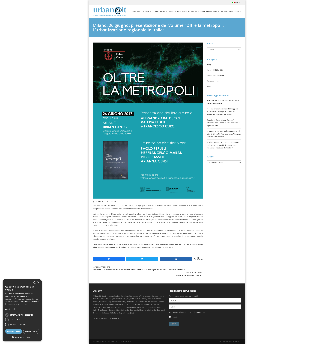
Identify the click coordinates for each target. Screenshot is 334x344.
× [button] (38, 282)
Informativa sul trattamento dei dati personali (187, 312)
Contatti (237, 11)
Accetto (175, 317)
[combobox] (34, 282)
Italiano (237, 2)
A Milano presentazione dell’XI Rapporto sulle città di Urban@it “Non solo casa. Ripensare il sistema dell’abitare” (223, 145)
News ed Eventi (175, 11)
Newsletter (192, 11)
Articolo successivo (189, 274)
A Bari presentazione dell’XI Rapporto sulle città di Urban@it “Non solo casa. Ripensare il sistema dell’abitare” (224, 134)
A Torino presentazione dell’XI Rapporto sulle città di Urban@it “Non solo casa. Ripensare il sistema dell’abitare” (223, 112)
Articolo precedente (139, 268)
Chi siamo (145, 11)
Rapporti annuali (205, 11)
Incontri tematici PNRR (215, 75)
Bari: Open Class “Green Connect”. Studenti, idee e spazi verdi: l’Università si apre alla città (223, 123)
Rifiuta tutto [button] (31, 331)
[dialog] (22, 310)
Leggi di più (10, 309)
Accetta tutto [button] (13, 331)
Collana (216, 11)
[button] (22, 337)
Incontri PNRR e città (215, 70)
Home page (135, 11)
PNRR (184, 11)
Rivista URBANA (227, 11)
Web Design (223, 341)
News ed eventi (114, 202)
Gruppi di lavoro (159, 11)
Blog (209, 64)
